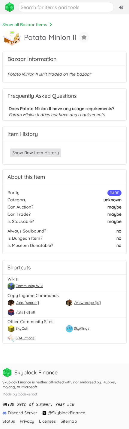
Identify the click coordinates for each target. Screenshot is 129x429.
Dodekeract (27, 394)
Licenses (47, 421)
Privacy (27, 421)
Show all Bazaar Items (24, 24)
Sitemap (69, 421)
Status (8, 421)
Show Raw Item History (35, 152)
